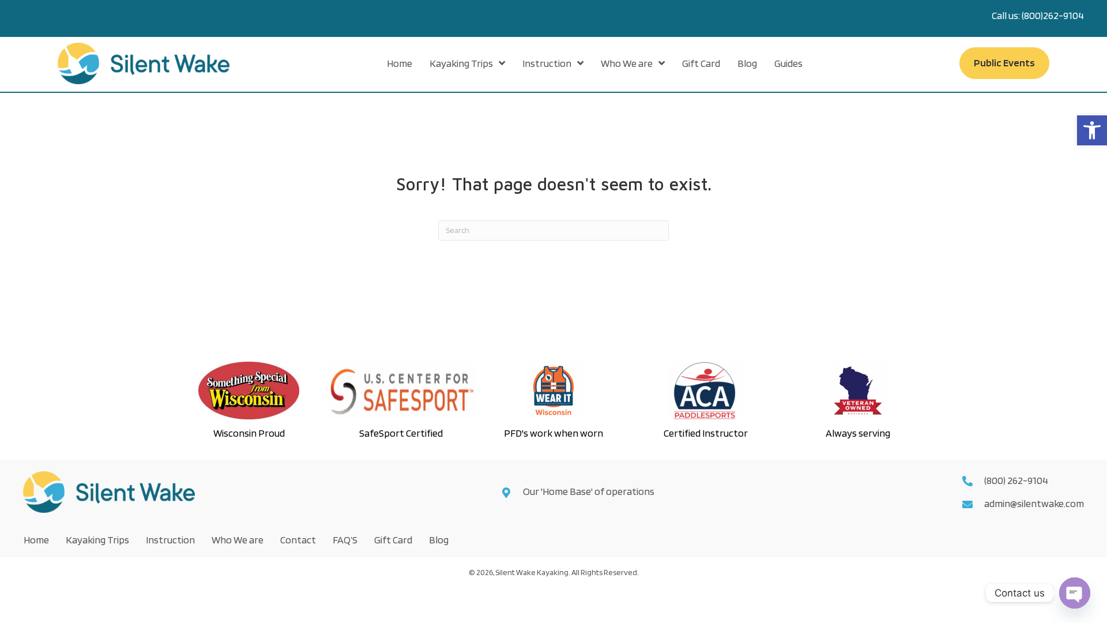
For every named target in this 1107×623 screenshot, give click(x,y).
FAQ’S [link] (345, 540)
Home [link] (36, 540)
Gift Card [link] (393, 540)
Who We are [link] (237, 540)
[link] (1092, 130)
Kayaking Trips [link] (97, 540)
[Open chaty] (1074, 593)
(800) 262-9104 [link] (1016, 480)
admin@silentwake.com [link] (1034, 503)
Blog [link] (439, 540)
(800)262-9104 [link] (1053, 15)
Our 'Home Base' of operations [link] (589, 491)
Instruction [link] (170, 540)
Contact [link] (298, 540)
